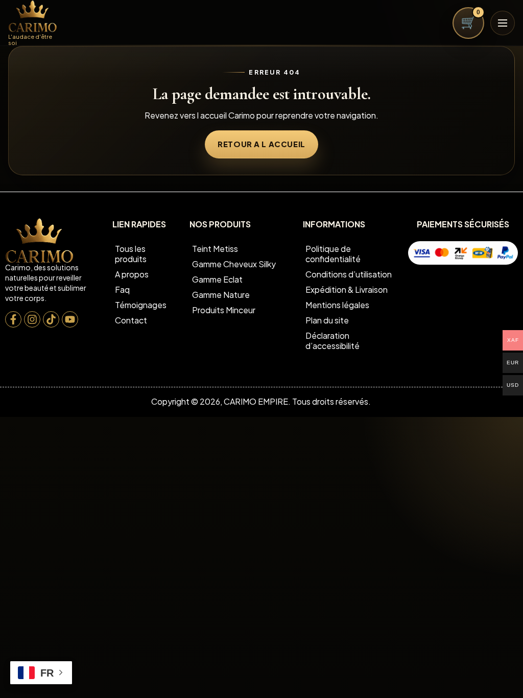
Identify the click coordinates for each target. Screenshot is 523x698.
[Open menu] (502, 23)
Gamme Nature (221, 294)
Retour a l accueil (261, 144)
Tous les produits (131, 253)
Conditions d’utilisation (348, 274)
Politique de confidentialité (333, 253)
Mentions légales (337, 304)
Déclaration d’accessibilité (332, 340)
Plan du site (327, 320)
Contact (131, 320)
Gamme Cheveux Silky (234, 264)
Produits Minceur (223, 310)
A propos (132, 274)
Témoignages (141, 304)
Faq (122, 289)
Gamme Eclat (217, 279)
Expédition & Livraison (346, 289)
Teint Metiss (215, 248)
